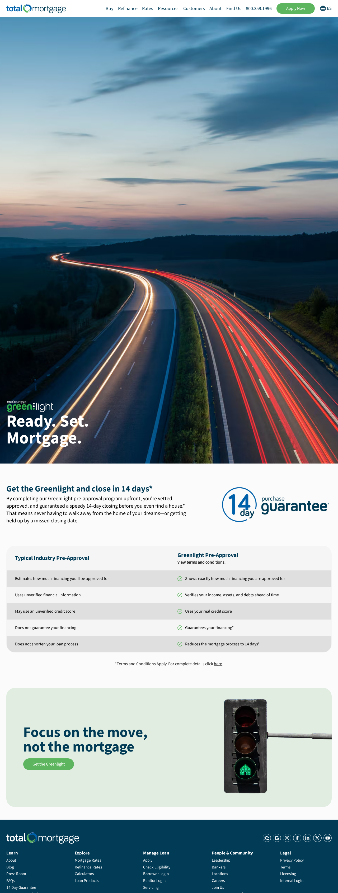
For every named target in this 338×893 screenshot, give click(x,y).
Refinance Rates (88, 867)
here (218, 664)
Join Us (218, 887)
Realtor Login (154, 880)
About (215, 8)
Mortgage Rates (88, 860)
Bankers (219, 867)
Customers (194, 8)
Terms (285, 867)
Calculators (84, 874)
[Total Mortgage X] (317, 838)
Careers (218, 880)
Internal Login (291, 880)
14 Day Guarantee (21, 887)
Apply (147, 860)
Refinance (128, 8)
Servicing (151, 887)
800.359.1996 (259, 8)
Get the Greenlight (48, 764)
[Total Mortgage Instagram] (287, 838)
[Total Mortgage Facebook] (297, 838)
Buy (109, 8)
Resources (168, 8)
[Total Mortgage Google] (277, 838)
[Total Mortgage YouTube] (327, 838)
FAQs (10, 880)
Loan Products (86, 880)
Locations (220, 874)
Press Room (16, 874)
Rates (147, 8)
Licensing (288, 874)
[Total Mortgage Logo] (42, 838)
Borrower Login (156, 874)
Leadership (221, 860)
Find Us (233, 8)
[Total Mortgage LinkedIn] (307, 838)
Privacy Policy (292, 860)
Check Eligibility (156, 867)
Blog (10, 867)
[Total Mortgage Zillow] (267, 838)
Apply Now (295, 8)
